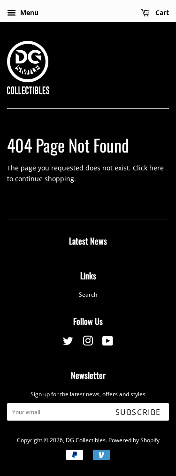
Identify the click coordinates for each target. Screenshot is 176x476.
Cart (161, 12)
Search (88, 294)
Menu (28, 12)
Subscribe (138, 412)
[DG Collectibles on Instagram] (88, 342)
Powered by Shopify (134, 440)
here (156, 167)
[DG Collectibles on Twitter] (68, 342)
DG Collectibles (86, 440)
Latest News (88, 241)
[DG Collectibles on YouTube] (107, 342)
